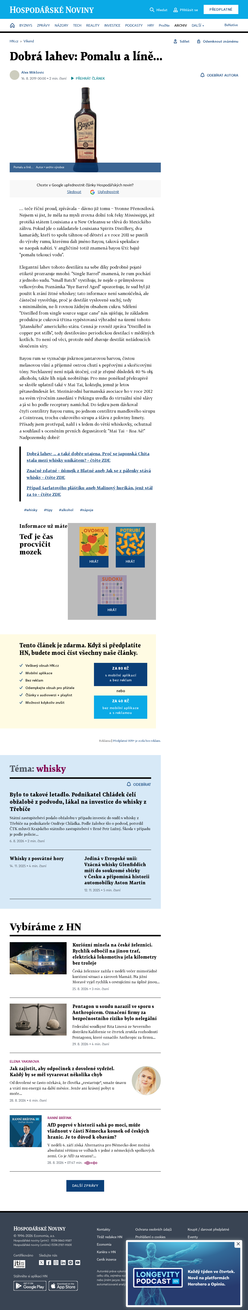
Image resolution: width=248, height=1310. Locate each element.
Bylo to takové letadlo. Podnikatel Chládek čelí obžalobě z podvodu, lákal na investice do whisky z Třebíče (78, 802)
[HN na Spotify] (70, 1262)
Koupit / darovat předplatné (208, 1229)
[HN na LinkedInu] (63, 1262)
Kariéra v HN (106, 1252)
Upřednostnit (108, 192)
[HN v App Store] (63, 1286)
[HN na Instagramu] (56, 1262)
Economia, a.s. (44, 1236)
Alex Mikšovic (32, 72)
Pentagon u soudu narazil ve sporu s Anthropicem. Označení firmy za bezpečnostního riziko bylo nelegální (114, 1013)
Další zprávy (85, 1185)
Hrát (94, 561)
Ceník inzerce (106, 1259)
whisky (51, 769)
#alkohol (66, 510)
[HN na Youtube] (77, 1262)
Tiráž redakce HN (109, 1237)
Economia (104, 1244)
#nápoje (86, 510)
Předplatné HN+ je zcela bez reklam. (137, 740)
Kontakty (103, 1229)
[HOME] (12, 25)
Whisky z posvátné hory (37, 859)
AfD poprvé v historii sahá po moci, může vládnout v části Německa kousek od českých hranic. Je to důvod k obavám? (98, 1131)
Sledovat (74, 192)
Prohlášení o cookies (150, 1237)
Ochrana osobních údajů (153, 1229)
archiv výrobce (55, 167)
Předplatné (220, 9)
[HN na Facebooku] (48, 1262)
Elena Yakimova (24, 1061)
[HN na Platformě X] (41, 1262)
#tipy (48, 510)
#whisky (30, 510)
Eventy (193, 1237)
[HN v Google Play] (30, 1286)
